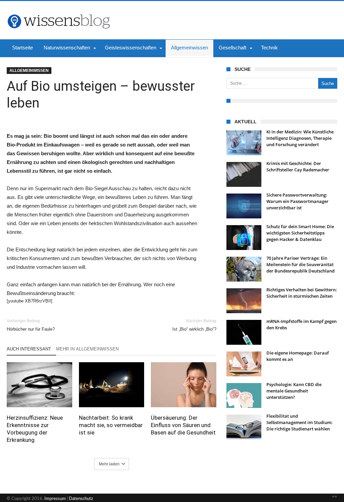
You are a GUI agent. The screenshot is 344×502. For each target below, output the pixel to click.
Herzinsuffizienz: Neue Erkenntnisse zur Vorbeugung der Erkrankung (35, 428)
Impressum (55, 499)
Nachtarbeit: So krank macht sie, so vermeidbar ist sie (111, 425)
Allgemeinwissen (29, 70)
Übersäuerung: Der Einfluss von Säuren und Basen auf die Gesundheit (183, 425)
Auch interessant (29, 348)
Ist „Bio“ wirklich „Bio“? (194, 325)
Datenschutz (81, 499)
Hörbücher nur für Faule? (31, 325)
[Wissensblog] (58, 11)
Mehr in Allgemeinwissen (87, 348)
